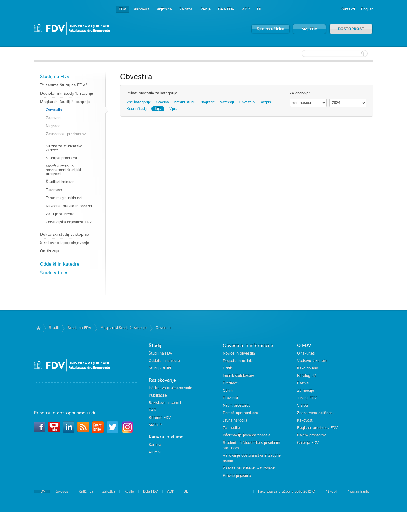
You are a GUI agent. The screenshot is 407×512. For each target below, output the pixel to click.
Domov (38, 328)
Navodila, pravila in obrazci (69, 206)
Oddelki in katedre (60, 264)
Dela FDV (226, 9)
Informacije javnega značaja (247, 435)
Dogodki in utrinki (238, 361)
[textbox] (335, 53)
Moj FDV (309, 29)
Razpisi (266, 102)
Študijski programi (61, 158)
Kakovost (141, 9)
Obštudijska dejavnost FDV (69, 222)
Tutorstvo (54, 190)
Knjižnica (164, 9)
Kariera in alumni (167, 437)
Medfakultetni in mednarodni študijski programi (63, 170)
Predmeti (231, 383)
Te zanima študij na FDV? (63, 85)
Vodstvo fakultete (312, 361)
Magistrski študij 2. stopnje (65, 102)
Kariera (155, 445)
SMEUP (155, 425)
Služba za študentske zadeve (64, 148)
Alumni (155, 452)
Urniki (228, 368)
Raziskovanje (162, 380)
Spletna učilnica (270, 29)
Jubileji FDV (307, 398)
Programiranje (358, 491)
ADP (246, 9)
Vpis (173, 109)
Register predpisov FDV (317, 428)
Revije (205, 9)
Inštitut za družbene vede (170, 388)
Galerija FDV (308, 443)
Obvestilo (247, 102)
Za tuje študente (60, 214)
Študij (54, 328)
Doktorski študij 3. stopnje (64, 234)
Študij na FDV (54, 76)
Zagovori (53, 118)
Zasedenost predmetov (66, 134)
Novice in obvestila (239, 353)
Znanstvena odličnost (315, 413)
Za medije (231, 428)
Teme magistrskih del (64, 198)
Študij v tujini (54, 273)
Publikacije (158, 395)
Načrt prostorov (236, 406)
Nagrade (53, 126)
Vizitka (303, 406)
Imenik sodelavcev (238, 376)
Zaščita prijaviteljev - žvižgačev (249, 468)
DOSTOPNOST (351, 29)
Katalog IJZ (306, 376)
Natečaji (227, 102)
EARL (154, 410)
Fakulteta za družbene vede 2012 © (286, 491)
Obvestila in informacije (248, 345)
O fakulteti (306, 353)
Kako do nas (307, 368)
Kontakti (348, 9)
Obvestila (54, 110)
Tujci (158, 109)
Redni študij (136, 109)
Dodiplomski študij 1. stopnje (66, 93)
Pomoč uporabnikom (240, 413)
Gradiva (162, 102)
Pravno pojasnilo (237, 476)
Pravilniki (230, 398)
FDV (122, 9)
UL (259, 9)
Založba (186, 9)
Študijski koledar (60, 182)
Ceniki (228, 391)
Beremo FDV (160, 418)
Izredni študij (184, 102)
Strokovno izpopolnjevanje (64, 243)
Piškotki (330, 491)
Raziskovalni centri (165, 403)
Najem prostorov (311, 435)
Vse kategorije (138, 102)
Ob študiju (49, 251)
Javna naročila (235, 420)
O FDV (304, 345)
